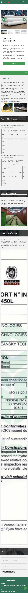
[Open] (26, 73)
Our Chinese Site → (13, 2)
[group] (4, 32)
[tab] (13, 27)
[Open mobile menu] (1, 2)
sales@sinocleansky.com (8, 591)
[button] (14, 560)
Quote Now (14, 63)
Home (2, 8)
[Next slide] (24, 19)
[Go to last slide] (3, 19)
